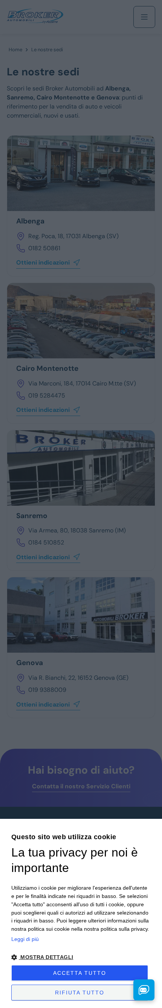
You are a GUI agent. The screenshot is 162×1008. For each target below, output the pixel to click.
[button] (81, 957)
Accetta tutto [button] (79, 973)
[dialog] (81, 913)
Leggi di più (25, 939)
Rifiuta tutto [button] (79, 993)
